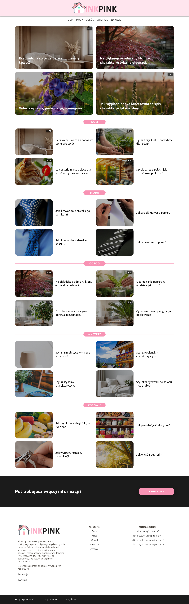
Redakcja (23, 574)
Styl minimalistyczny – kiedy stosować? (72, 354)
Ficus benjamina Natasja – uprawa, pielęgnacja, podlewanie (71, 313)
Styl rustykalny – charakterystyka (65, 383)
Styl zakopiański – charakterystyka (147, 354)
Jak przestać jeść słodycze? (153, 425)
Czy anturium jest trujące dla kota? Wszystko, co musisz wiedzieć (73, 171)
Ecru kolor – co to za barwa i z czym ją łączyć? (49, 60)
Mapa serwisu (50, 599)
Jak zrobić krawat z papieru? (154, 212)
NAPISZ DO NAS (156, 491)
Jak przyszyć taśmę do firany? (147, 535)
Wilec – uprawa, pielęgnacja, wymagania (51, 108)
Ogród (90, 20)
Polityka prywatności (25, 599)
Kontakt (22, 580)
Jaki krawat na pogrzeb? (151, 242)
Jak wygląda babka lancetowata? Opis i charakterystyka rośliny (131, 106)
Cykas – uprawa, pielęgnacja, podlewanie (153, 313)
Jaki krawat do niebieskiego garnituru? (72, 212)
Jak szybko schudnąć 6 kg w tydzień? (72, 425)
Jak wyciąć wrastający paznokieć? (68, 454)
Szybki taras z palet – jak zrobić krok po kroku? (151, 171)
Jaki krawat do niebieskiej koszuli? (71, 242)
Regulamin (71, 599)
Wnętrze (102, 20)
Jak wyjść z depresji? (149, 454)
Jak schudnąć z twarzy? (147, 531)
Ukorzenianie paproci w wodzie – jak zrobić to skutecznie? (150, 283)
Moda (79, 20)
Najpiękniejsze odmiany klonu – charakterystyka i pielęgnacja (125, 60)
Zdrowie (116, 20)
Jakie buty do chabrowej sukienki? (147, 540)
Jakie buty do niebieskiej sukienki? (147, 544)
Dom (70, 20)
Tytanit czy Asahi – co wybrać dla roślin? (154, 141)
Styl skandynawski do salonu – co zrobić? (154, 383)
